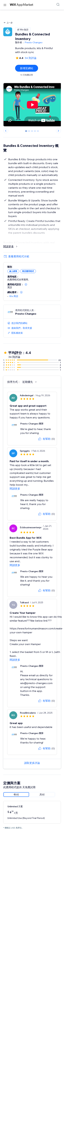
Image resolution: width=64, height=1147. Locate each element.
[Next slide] (58, 130)
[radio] (16, 794)
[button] (25, 284)
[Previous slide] (5, 130)
